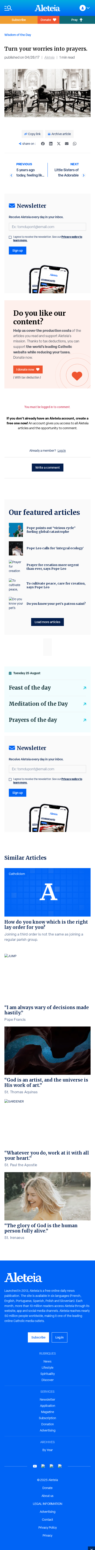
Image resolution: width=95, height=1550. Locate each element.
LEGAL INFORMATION (47, 1504)
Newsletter (47, 1399)
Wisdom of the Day (17, 35)
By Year (47, 1450)
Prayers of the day (33, 720)
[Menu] (17, 8)
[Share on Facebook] (43, 143)
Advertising (47, 1430)
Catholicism (17, 874)
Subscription (47, 1418)
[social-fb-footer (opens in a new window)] (43, 1466)
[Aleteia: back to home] (47, 8)
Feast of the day (30, 687)
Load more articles (47, 622)
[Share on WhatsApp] (74, 143)
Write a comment (47, 467)
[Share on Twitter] (59, 143)
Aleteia (49, 57)
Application (47, 1406)
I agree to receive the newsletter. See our (47, 238)
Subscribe (19, 20)
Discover (48, 1380)
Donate (46, 20)
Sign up (17, 250)
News (47, 1361)
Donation (47, 1424)
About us (47, 1496)
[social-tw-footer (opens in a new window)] (52, 1466)
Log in (62, 451)
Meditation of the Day (38, 703)
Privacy (47, 1535)
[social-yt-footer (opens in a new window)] (35, 1466)
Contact (47, 1520)
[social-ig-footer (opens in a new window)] (60, 1466)
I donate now (25, 369)
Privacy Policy (47, 1528)
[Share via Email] (66, 143)
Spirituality (47, 1374)
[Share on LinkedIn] (51, 143)
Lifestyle (47, 1368)
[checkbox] (10, 237)
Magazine (47, 1412)
